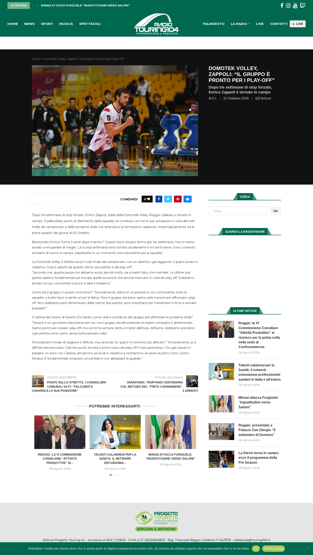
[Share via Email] (188, 199)
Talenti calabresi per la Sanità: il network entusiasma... (115, 459)
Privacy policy (273, 548)
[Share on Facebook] (158, 199)
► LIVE (297, 24)
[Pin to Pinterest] (178, 199)
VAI (275, 211)
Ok (256, 548)
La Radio (239, 24)
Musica (66, 24)
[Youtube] (295, 6)
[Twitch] (303, 6)
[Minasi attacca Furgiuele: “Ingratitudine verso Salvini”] (170, 432)
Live (260, 24)
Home (12, 24)
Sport (47, 24)
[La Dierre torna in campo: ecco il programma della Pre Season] (221, 459)
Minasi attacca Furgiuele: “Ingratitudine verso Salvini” (258, 402)
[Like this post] (148, 199)
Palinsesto (213, 24)
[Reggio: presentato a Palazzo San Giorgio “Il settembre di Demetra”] (221, 431)
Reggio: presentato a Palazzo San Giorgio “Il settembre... (87, 5)
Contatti (279, 24)
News (29, 24)
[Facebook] (282, 6)
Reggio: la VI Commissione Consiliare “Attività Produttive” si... (60, 459)
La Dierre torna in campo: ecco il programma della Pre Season (258, 457)
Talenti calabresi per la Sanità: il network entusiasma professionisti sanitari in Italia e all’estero (259, 372)
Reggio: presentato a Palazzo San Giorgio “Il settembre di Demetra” (256, 430)
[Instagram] (288, 6)
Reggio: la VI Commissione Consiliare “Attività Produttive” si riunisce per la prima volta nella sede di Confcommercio (259, 335)
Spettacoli (90, 24)
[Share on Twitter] (168, 199)
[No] (308, 548)
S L (214, 98)
